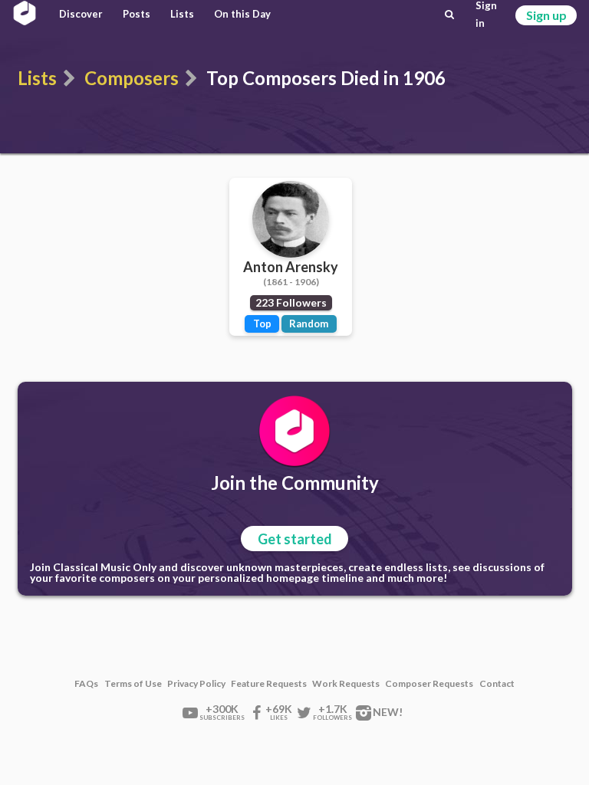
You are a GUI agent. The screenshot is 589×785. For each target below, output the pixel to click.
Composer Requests (429, 683)
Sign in (486, 14)
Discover (81, 14)
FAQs (86, 683)
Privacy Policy (196, 683)
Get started (295, 538)
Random (308, 323)
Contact (497, 683)
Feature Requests (269, 683)
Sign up (546, 15)
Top (262, 323)
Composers (131, 78)
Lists (182, 14)
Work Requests (346, 683)
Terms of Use (133, 683)
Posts (136, 14)
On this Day (242, 14)
